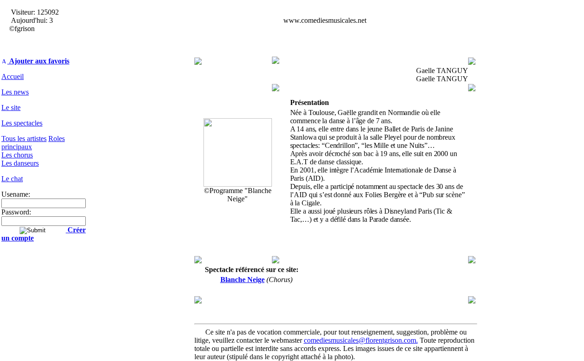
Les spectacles (21, 123)
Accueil (12, 76)
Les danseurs (20, 163)
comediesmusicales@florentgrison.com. (361, 340)
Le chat (12, 179)
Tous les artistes (24, 138)
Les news (15, 92)
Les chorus (17, 155)
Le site (11, 107)
